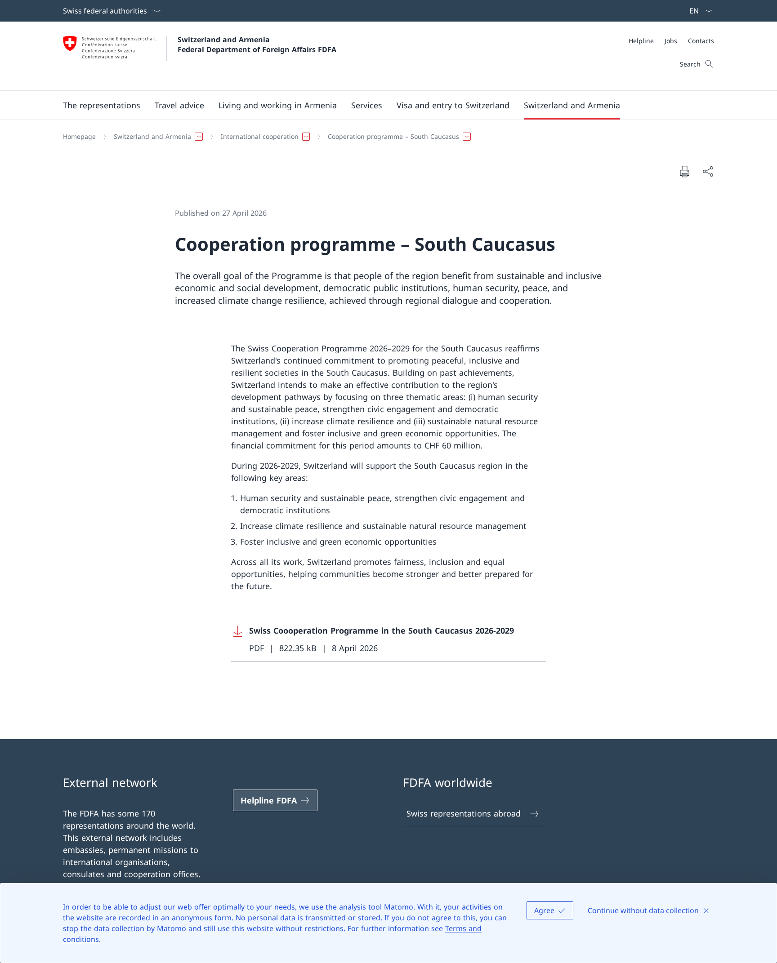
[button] (101, 105)
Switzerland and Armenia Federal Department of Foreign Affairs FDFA (257, 44)
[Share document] (707, 171)
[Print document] (684, 171)
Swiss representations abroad (463, 813)
